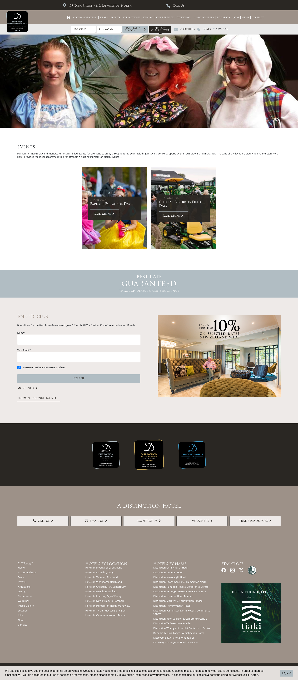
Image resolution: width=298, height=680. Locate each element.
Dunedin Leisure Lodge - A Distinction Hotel (178, 633)
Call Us (178, 5)
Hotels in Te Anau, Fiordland (101, 577)
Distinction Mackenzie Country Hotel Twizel (178, 601)
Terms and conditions (35, 398)
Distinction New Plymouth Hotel (171, 605)
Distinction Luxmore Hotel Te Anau (173, 596)
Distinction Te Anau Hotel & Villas (172, 623)
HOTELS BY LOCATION (106, 564)
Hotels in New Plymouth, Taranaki (104, 601)
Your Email (23, 350)
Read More (102, 213)
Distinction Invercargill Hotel (169, 577)
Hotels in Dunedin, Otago (99, 572)
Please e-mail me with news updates (44, 367)
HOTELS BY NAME (169, 564)
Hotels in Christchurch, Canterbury (105, 586)
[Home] (68, 17)
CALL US (44, 521)
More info (25, 388)
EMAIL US (97, 521)
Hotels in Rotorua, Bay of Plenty (103, 596)
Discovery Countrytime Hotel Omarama (175, 642)
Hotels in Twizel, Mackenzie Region (105, 610)
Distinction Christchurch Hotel (170, 567)
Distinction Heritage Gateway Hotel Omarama (179, 591)
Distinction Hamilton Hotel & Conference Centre (180, 586)
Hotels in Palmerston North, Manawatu (107, 605)
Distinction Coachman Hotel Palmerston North (180, 582)
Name (20, 332)
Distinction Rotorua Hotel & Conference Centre (180, 618)
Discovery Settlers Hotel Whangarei (173, 637)
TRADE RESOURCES (253, 521)
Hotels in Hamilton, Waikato (101, 591)
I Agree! (286, 673)
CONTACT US (147, 521)
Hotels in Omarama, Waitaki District (105, 615)
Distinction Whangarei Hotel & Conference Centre (182, 628)
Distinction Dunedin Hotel (168, 572)
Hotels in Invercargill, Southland (103, 567)
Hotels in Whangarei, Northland (103, 582)
